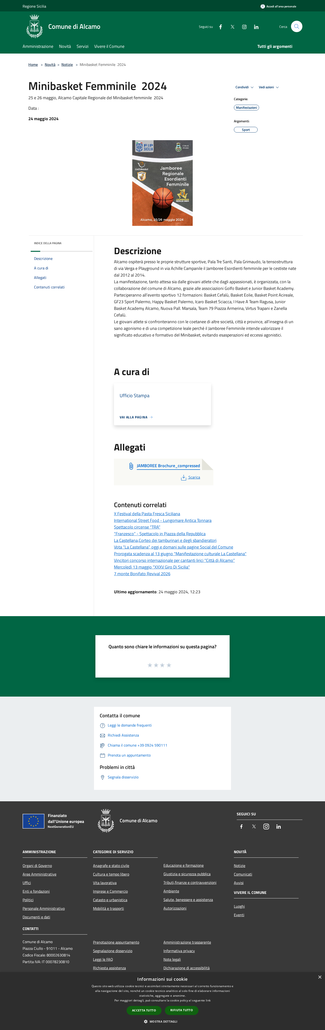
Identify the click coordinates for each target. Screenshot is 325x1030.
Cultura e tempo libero (111, 874)
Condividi (242, 87)
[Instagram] (242, 26)
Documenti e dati (36, 917)
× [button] (319, 977)
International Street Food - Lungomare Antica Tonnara (163, 520)
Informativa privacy (179, 951)
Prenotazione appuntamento (116, 942)
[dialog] (162, 1001)
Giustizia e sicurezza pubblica (187, 874)
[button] (162, 1021)
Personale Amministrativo (44, 908)
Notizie (67, 64)
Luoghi (239, 906)
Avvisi (239, 883)
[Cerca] (296, 26)
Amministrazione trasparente (187, 942)
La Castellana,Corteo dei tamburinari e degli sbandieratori (165, 540)
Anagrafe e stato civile (111, 865)
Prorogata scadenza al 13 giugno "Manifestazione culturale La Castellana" (180, 553)
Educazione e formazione (183, 865)
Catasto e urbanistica (110, 900)
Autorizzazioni (175, 908)
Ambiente (171, 891)
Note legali (172, 959)
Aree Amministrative (39, 874)
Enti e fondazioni (36, 891)
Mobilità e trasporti (108, 908)
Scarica (194, 477)
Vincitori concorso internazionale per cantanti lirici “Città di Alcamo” (174, 560)
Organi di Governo (37, 865)
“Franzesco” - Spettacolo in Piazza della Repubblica (160, 533)
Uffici (27, 883)
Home (33, 64)
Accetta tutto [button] (144, 1010)
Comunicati (243, 874)
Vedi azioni (267, 87)
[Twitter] (230, 26)
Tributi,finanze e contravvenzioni (190, 882)
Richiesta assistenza (109, 968)
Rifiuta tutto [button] (181, 1010)
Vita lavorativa (105, 883)
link (208, 1000)
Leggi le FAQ (103, 959)
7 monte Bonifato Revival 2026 (142, 573)
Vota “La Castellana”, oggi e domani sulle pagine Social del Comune (173, 547)
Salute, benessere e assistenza (188, 899)
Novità (50, 64)
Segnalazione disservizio (112, 951)
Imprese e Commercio (110, 891)
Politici (28, 900)
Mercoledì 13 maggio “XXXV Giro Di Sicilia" (152, 567)
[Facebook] (218, 26)
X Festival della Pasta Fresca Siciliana (147, 513)
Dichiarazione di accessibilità (186, 968)
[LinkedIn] (254, 26)
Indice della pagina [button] (47, 243)
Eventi (239, 915)
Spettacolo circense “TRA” (137, 527)
